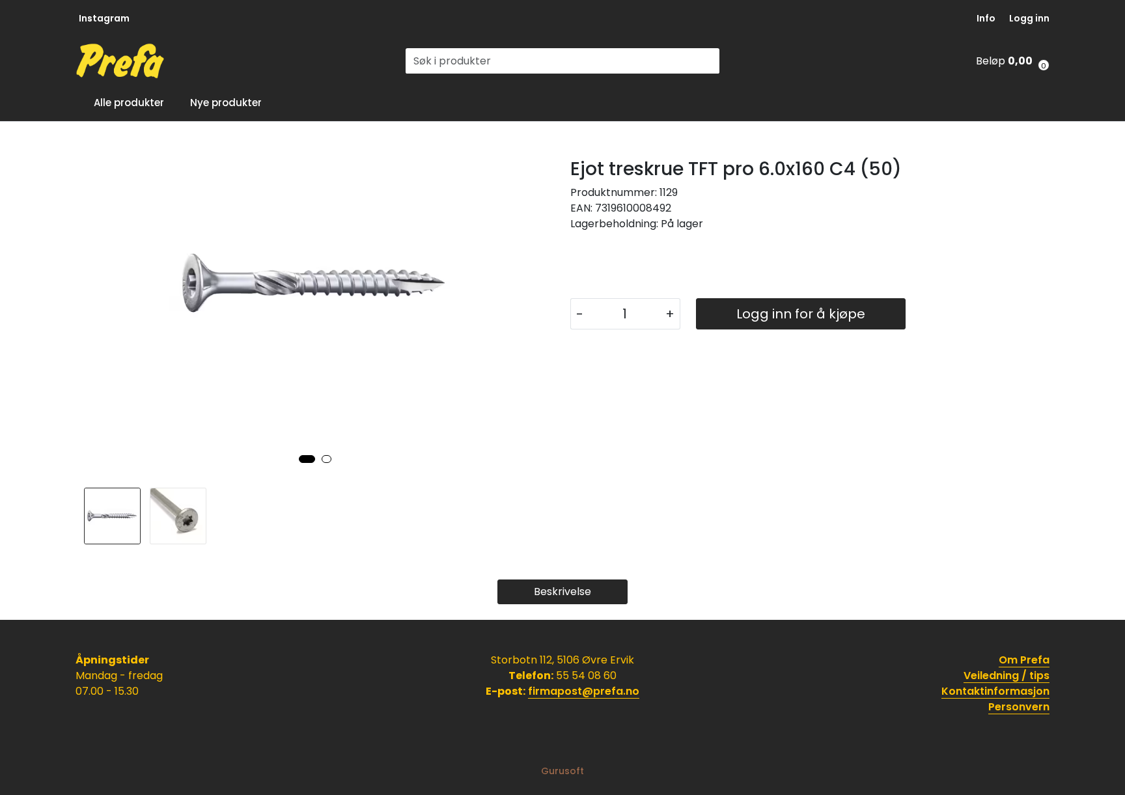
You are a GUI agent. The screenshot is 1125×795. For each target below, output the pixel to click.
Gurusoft (562, 770)
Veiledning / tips (1006, 675)
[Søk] (711, 61)
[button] (307, 459)
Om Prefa (1024, 659)
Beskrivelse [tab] (562, 591)
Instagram (104, 18)
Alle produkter (126, 102)
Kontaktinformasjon (995, 691)
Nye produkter (226, 102)
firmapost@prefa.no (583, 691)
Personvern (1018, 706)
